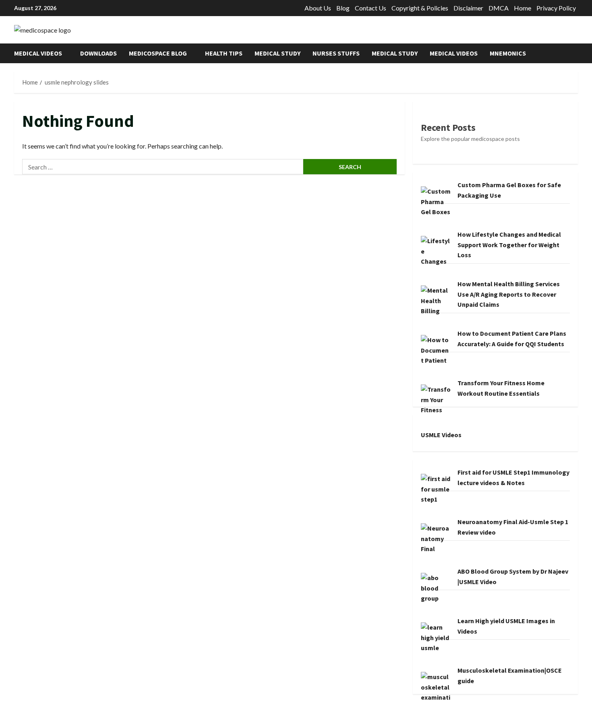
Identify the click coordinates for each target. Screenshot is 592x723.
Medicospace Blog (158, 53)
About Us (317, 8)
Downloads (98, 53)
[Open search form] (575, 53)
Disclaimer (468, 8)
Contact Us (370, 8)
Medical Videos (38, 53)
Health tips (223, 53)
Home (522, 8)
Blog (343, 8)
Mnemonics (508, 53)
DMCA (499, 8)
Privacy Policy (556, 8)
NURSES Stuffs (336, 53)
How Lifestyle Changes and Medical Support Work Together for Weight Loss (509, 244)
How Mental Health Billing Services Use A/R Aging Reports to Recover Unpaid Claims (508, 294)
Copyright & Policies (419, 8)
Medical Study (277, 53)
